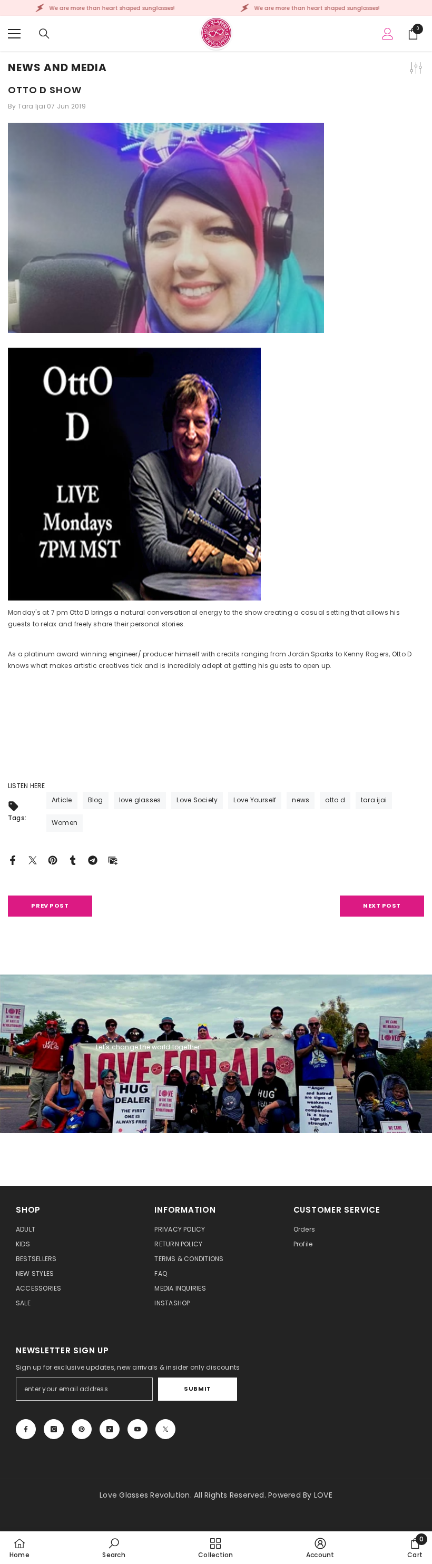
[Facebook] (12, 859)
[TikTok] (110, 1429)
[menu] (14, 33)
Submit (197, 1388)
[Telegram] (92, 859)
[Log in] (388, 34)
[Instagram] (54, 1429)
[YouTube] (137, 1429)
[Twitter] (32, 859)
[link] (113, 1547)
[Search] (44, 33)
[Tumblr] (72, 859)
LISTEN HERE (26, 785)
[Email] (112, 859)
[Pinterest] (52, 859)
